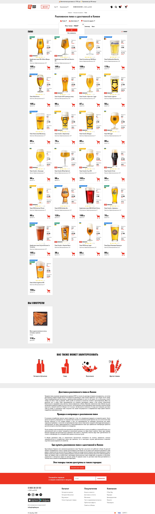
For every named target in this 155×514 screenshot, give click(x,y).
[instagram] (33, 494)
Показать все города (77, 467)
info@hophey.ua (33, 507)
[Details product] (40, 47)
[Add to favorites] (48, 68)
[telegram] (40, 494)
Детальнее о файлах (107, 512)
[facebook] (29, 494)
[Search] (116, 7)
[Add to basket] (48, 339)
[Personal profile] (111, 7)
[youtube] (37, 494)
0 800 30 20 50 (78, 7)
